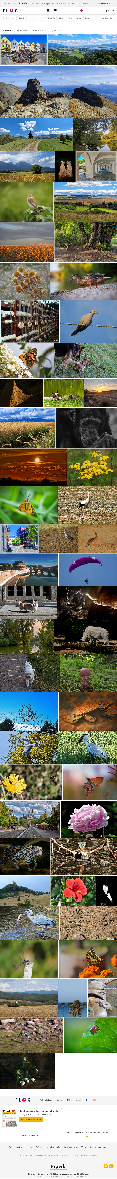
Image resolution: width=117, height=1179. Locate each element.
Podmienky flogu (46, 1100)
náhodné (57, 30)
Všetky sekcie (103, 3)
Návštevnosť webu (71, 1147)
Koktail (61, 3)
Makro (61, 18)
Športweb (50, 3)
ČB (6, 18)
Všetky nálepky (107, 18)
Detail (21, 18)
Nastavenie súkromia (89, 1155)
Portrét (30, 18)
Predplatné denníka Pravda (31, 1119)
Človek (13, 18)
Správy (42, 3)
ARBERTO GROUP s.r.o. (80, 1174)
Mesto (39, 18)
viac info (83, 1176)
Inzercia (29, 1147)
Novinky (59, 1100)
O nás (11, 1147)
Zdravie (67, 3)
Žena (73, 3)
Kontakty (19, 1147)
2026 (70, 18)
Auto (56, 3)
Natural (87, 18)
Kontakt (78, 1100)
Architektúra (50, 18)
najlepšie (8, 30)
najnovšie (23, 30)
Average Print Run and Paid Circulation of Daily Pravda (49, 1155)
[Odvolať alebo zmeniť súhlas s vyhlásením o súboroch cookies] (106, 1166)
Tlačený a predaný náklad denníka (48, 1147)
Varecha (79, 3)
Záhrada (86, 3)
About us (23, 1155)
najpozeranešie (41, 30)
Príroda (78, 18)
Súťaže (83, 1147)
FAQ (68, 1100)
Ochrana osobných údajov (99, 1147)
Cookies (75, 1155)
